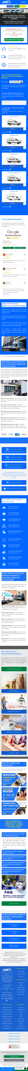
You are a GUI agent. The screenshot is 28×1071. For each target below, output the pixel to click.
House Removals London (7, 1009)
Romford (21, 1023)
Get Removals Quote (14, 39)
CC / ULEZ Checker (21, 992)
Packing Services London (7, 1023)
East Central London (21, 1009)
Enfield (21, 1012)
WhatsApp (17, 6)
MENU (24, 2)
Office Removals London (7, 1012)
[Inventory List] (14, 808)
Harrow (21, 1014)
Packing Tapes (14, 753)
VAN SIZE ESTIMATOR (14, 458)
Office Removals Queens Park (20, 356)
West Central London (21, 1028)
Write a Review (20, 247)
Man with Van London (7, 1007)
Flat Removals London (7, 1014)
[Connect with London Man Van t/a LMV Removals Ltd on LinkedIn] (11, 998)
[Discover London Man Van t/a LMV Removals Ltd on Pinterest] (9, 998)
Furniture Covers (14, 711)
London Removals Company (14, 1033)
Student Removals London (7, 1016)
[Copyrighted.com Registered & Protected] (14, 1046)
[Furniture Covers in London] (14, 702)
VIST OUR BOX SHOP (14, 669)
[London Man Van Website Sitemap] (6, 1000)
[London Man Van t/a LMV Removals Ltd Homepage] (6, 2)
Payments (21, 985)
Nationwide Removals (7, 1019)
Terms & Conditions (21, 973)
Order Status (21, 982)
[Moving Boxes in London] (14, 681)
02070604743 (10, 6)
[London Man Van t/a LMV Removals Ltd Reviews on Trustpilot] (10, 434)
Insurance (21, 976)
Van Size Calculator (21, 987)
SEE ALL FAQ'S (14, 903)
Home (3, 356)
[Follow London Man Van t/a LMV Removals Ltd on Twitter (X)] (4, 998)
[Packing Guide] (14, 793)
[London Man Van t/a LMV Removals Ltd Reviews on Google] (4, 434)
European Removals (7, 1021)
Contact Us (7, 986)
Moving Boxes (14, 691)
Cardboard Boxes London (14, 1038)
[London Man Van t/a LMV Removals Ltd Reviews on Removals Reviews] (17, 434)
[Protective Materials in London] (14, 722)
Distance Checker (21, 994)
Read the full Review (6, 294)
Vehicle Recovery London (14, 1041)
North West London (21, 1021)
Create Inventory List (21, 989)
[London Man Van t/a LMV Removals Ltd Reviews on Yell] (23, 434)
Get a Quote (23, 6)
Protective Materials (14, 732)
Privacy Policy (21, 971)
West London (21, 1025)
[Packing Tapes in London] (14, 743)
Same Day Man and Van (7, 1028)
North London (21, 1019)
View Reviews (8, 247)
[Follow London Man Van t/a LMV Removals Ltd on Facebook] (2, 998)
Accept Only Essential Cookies (14, 1060)
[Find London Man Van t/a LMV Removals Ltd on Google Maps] (6, 998)
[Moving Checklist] (14, 779)
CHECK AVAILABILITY (14, 450)
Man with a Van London (14, 1036)
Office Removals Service (10, 356)
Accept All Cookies (14, 1056)
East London (21, 1007)
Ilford (21, 1016)
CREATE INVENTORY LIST (14, 466)
